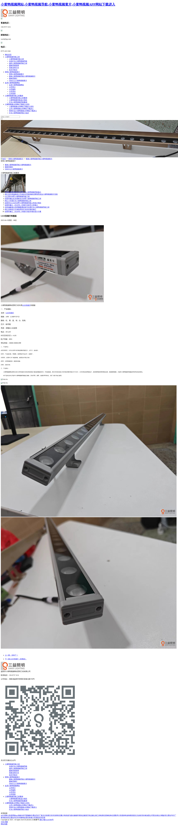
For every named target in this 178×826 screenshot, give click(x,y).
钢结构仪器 (111, 815)
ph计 (2, 815)
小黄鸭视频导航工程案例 (14, 96)
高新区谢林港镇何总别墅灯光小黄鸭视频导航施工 (23, 192)
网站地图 (4, 824)
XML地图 (4, 822)
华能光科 (5, 817)
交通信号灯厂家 (37, 815)
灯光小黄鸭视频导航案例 (18, 102)
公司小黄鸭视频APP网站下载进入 (21, 108)
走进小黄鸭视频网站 (12, 83)
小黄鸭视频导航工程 (12, 57)
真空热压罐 (89, 815)
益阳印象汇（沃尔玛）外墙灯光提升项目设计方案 (23, 211)
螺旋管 (163, 815)
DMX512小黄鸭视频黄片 (18, 80)
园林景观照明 (14, 65)
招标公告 (7, 815)
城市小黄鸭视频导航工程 (18, 63)
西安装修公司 (30, 817)
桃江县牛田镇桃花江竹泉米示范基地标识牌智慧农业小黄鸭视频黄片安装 (31, 194)
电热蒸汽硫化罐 (70, 815)
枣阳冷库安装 (40, 817)
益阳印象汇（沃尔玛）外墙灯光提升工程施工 (21, 205)
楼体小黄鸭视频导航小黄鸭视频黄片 (22, 76)
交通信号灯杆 (14, 817)
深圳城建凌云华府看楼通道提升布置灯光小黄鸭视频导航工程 (27, 207)
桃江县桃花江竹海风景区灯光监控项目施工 (20, 209)
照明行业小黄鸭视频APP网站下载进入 (23, 111)
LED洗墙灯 (26, 305)
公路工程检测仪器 (100, 815)
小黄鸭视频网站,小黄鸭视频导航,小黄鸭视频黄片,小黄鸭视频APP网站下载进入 (58, 4)
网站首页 (8, 55)
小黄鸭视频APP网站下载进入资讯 (17, 104)
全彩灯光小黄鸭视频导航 (18, 61)
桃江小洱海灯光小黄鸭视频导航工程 (18, 201)
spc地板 (18, 815)
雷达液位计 (157, 815)
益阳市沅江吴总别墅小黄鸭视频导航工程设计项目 (23, 203)
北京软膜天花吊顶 (49, 815)
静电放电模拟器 (129, 815)
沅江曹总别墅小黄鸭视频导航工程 (17, 196)
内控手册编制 (26, 815)
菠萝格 (13, 815)
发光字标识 (13, 70)
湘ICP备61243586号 (46, 820)
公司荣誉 (12, 93)
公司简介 (12, 87)
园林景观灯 (13, 78)
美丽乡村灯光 (14, 67)
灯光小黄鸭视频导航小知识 (19, 113)
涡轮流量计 (60, 815)
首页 (4, 159)
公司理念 (12, 91)
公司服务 (12, 89)
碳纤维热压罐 (80, 815)
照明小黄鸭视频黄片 (12, 72)
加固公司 (149, 815)
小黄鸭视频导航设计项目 (18, 100)
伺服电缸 (22, 817)
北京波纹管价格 (140, 815)
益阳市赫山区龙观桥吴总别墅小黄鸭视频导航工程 (23, 198)
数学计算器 (119, 815)
